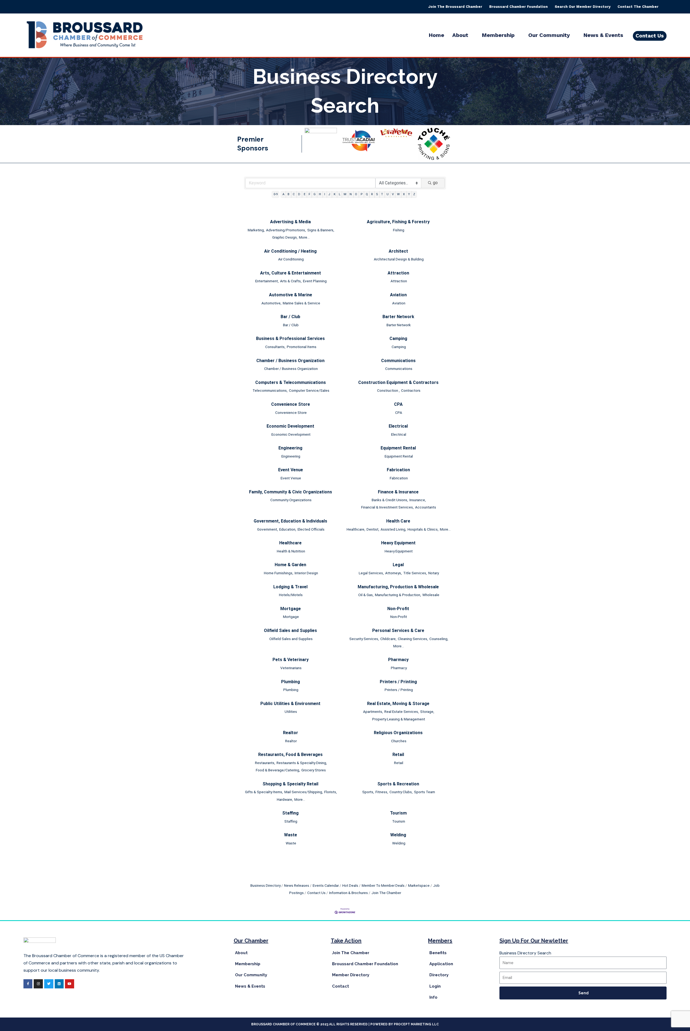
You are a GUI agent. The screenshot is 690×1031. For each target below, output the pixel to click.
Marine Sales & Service (301, 303)
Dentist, (373, 529)
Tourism (398, 813)
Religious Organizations (398, 732)
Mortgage (290, 608)
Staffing (290, 813)
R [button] (372, 194)
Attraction (398, 273)
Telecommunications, (270, 390)
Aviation (398, 294)
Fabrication (398, 469)
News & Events (603, 35)
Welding (398, 834)
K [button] (335, 194)
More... (304, 237)
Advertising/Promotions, (286, 230)
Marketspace (419, 885)
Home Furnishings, (278, 573)
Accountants (425, 507)
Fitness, (381, 792)
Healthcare (290, 542)
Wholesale (430, 595)
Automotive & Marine (290, 294)
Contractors (410, 390)
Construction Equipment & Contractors (398, 382)
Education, (287, 529)
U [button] (388, 194)
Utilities (291, 711)
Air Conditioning (291, 259)
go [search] (435, 182)
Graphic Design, (285, 237)
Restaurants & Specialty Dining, (302, 763)
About (460, 35)
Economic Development (290, 426)
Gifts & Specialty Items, (264, 792)
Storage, (427, 711)
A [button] (283, 194)
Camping (398, 338)
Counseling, (438, 639)
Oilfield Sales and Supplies (290, 630)
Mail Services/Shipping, (303, 792)
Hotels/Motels (291, 595)
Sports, (368, 792)
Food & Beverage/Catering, (278, 770)
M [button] (345, 194)
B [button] (288, 194)
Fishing (398, 230)
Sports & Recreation (398, 783)
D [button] (299, 194)
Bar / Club (290, 316)
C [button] (294, 194)
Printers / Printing (398, 681)
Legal (398, 564)
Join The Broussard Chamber (455, 7)
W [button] (398, 194)
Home (436, 35)
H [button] (320, 194)
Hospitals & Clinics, (423, 529)
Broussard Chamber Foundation (518, 7)
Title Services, (415, 573)
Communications (398, 360)
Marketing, (256, 230)
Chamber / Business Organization (290, 360)
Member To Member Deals (383, 885)
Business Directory (265, 885)
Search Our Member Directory (582, 7)
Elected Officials (311, 529)
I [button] (324, 194)
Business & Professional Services (290, 338)
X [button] (404, 194)
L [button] (339, 194)
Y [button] (409, 194)
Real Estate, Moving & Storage (398, 703)
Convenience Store (290, 404)
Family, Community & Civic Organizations (290, 491)
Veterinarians (291, 668)
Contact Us (316, 893)
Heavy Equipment (398, 542)
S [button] (377, 194)
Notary (433, 573)
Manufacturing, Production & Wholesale (398, 586)
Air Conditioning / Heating (290, 251)
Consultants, (275, 347)
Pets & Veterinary (290, 659)
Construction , (388, 390)
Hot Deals (350, 885)
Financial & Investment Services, (387, 507)
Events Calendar (326, 885)
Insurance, (417, 500)
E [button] (304, 194)
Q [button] (367, 194)
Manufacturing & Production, (398, 595)
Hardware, (285, 799)
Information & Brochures (348, 893)
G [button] (314, 194)
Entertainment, (267, 281)
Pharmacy (398, 659)
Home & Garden (290, 564)
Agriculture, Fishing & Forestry (398, 221)
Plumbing (290, 681)
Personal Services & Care (398, 630)
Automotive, (271, 303)
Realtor (290, 732)
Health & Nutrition (291, 551)
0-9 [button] (276, 194)
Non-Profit (398, 608)
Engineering (290, 448)
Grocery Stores (313, 770)
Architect (398, 251)
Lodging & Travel (290, 586)
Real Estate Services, (401, 711)
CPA (398, 404)
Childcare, (388, 639)
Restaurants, (265, 763)
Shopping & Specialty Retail (290, 783)
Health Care (398, 521)
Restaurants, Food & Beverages (290, 754)
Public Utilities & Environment (290, 703)
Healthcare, (356, 529)
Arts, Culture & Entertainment (290, 273)
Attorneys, (393, 573)
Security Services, (364, 639)
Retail (398, 754)
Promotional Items (301, 347)
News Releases (296, 885)
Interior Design (306, 573)
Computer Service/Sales (309, 390)
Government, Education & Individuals (290, 521)
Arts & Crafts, (291, 281)
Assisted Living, (393, 529)
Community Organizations (291, 500)
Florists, (330, 792)
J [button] (329, 194)
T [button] (382, 194)
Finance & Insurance (398, 491)
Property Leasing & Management (398, 719)
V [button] (393, 194)
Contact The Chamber (637, 7)
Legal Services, (371, 573)
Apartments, (373, 711)
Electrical (398, 426)
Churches (398, 741)
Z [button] (414, 194)
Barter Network (398, 316)
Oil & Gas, (366, 595)
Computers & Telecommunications (290, 382)
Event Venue (290, 469)
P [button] (362, 194)
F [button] (309, 194)
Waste (290, 834)
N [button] (351, 194)
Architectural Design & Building (399, 259)
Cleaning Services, (413, 639)
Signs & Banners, (320, 230)
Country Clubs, (401, 792)
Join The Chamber (386, 893)
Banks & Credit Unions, (390, 500)
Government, (267, 529)
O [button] (356, 194)
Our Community (549, 35)
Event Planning (315, 281)
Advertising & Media (290, 221)
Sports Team (424, 792)
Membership (498, 35)
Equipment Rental (398, 448)
